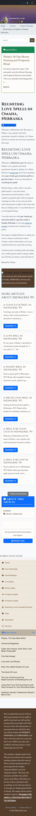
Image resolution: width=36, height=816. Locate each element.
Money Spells (9, 588)
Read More (9, 326)
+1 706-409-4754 (13, 22)
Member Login (19, 541)
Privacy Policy (10, 807)
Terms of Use (25, 807)
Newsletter (8, 620)
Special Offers (11, 50)
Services (7, 626)
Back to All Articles (18, 494)
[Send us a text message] (22, 22)
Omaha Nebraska (26, 26)
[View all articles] (33, 632)
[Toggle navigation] (32, 3)
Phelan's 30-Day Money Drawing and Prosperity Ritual (16, 60)
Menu (23, 3)
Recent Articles (10, 632)
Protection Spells (11, 601)
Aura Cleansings (10, 569)
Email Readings (10, 575)
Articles (13, 26)
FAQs (6, 613)
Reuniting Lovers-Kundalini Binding (18, 607)
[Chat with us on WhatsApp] (19, 22)
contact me (14, 172)
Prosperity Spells (11, 594)
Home (3, 26)
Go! (32, 40)
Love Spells (9, 582)
